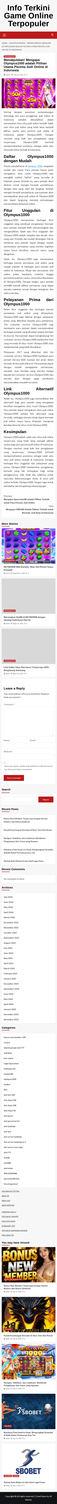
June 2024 (8, 994)
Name (7, 740)
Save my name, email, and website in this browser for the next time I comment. (28, 768)
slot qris (7, 1131)
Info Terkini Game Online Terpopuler (28, 15)
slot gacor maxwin (10, 1216)
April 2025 (8, 963)
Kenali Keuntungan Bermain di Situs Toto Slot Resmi (28, 830)
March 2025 (9, 968)
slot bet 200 (9, 1095)
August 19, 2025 (18, 623)
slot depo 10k (10, 1100)
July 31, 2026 (17, 1291)
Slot (5, 1089)
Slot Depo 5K (10, 1110)
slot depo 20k (10, 1105)
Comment (9, 704)
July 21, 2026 (17, 1438)
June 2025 (8, 953)
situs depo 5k (8, 1235)
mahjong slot (10, 1068)
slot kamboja (9, 1126)
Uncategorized (10, 56)
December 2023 (11, 1014)
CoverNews (40, 1496)
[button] (4, 35)
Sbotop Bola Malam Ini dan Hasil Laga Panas (23, 861)
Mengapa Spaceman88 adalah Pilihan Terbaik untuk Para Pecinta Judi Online (26, 499)
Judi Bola (8, 1053)
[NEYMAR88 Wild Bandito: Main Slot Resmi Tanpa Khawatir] (28, 546)
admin (8, 75)
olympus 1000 (35, 166)
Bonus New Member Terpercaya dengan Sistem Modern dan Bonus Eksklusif (25, 820)
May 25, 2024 (18, 75)
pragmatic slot (8, 1225)
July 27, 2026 (17, 1388)
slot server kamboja (13, 1137)
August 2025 (10, 943)
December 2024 (11, 984)
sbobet (7, 1084)
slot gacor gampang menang (14, 1230)
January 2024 (10, 1009)
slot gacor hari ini (12, 1121)
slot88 (7, 1158)
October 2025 (10, 933)
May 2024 (8, 999)
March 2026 (9, 917)
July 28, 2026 (17, 1339)
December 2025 (11, 922)
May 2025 (8, 958)
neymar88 (8, 1074)
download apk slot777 (14, 1048)
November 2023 (11, 1019)
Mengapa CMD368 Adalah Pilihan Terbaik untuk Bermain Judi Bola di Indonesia (29, 509)
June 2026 (8, 902)
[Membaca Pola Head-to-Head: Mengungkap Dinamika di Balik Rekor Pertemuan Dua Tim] (28, 1411)
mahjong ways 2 (9, 1211)
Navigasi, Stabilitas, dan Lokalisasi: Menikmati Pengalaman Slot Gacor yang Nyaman (24, 840)
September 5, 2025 (19, 573)
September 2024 (11, 989)
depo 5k (5, 1195)
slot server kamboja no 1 (15, 1142)
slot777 (7, 1152)
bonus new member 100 (15, 1037)
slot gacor (8, 1116)
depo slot (6, 1200)
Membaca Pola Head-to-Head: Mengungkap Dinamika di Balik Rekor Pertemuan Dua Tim (28, 851)
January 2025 (10, 978)
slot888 (7, 1163)
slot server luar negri (13, 1147)
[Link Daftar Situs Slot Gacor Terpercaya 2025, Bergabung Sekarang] (28, 646)
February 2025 (10, 973)
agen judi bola (8, 1205)
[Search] (52, 35)
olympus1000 (10, 1079)
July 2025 (8, 948)
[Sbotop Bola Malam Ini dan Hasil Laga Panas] (28, 1461)
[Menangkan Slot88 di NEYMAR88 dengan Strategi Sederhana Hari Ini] (28, 596)
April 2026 (8, 912)
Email (33, 740)
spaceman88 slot (11, 1178)
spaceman (8, 1168)
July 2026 (8, 897)
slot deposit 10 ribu (10, 1191)
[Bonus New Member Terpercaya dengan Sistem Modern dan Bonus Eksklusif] (28, 1264)
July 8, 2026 (17, 1485)
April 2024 (8, 1004)
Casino (7, 1042)
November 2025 (11, 927)
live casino (8, 1058)
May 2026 (8, 907)
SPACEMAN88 (10, 1173)
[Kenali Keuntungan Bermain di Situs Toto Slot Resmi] (28, 1314)
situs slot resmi (8, 1221)
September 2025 (11, 938)
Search (6, 789)
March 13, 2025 (18, 673)
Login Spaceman (11, 1063)
